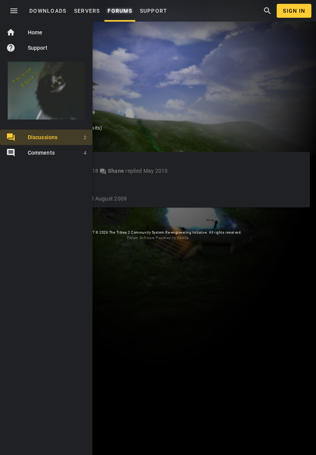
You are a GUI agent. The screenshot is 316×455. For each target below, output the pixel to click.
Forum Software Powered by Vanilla (157, 238)
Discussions (57, 137)
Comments (57, 153)
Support (26, 47)
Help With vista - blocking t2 (50, 189)
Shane (116, 171)
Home (24, 32)
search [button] (267, 10)
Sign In (294, 11)
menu (13, 10)
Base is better (31, 161)
